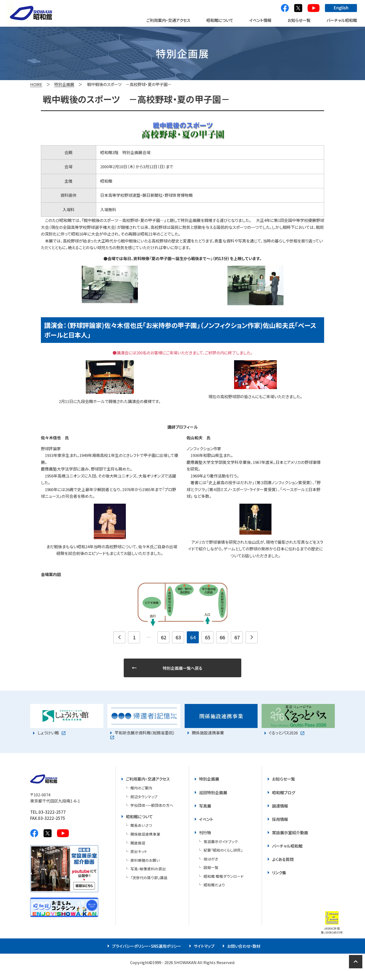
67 (237, 637)
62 (163, 637)
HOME (36, 84)
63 (178, 637)
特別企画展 (64, 84)
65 (207, 637)
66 (222, 637)
